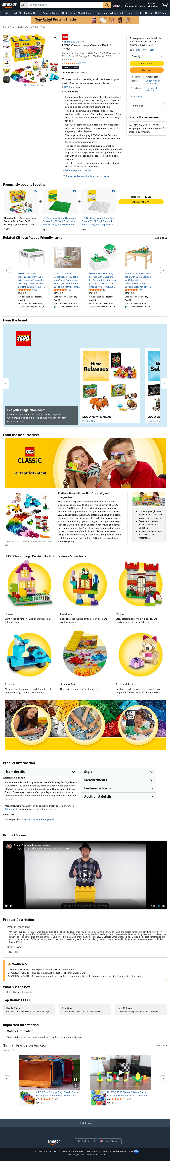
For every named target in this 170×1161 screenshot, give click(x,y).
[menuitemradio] (158, 906)
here (7, 799)
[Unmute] (164, 906)
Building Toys (24, 27)
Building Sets (39, 27)
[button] (5, 13)
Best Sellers (68, 13)
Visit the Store (89, 421)
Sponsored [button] (7, 1050)
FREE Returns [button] (70, 87)
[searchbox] (65, 5)
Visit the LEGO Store (73, 41)
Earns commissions (41, 845)
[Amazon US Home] (54, 1142)
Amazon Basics (51, 13)
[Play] (5, 906)
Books (148, 13)
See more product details (77, 170)
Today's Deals (134, 13)
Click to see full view (34, 85)
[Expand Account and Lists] (144, 6)
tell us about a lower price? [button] (39, 819)
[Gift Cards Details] (167, 13)
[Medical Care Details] (39, 13)
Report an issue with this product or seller (88, 176)
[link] (60, 201)
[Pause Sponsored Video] (76, 1080)
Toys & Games (9, 27)
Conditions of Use (43, 1151)
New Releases (85, 13)
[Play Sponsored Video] (120, 1072)
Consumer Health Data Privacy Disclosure (88, 1151)
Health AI (16, 13)
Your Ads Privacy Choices (121, 1151)
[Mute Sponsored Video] (76, 1086)
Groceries (101, 13)
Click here (10, 809)
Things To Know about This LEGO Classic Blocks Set (41, 848)
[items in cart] (165, 5)
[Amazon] (9, 5)
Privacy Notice (60, 1151)
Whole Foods (117, 13)
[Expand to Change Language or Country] (121, 6)
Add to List (137, 105)
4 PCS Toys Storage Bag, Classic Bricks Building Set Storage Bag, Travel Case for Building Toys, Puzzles (57, 1094)
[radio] (6, 38)
